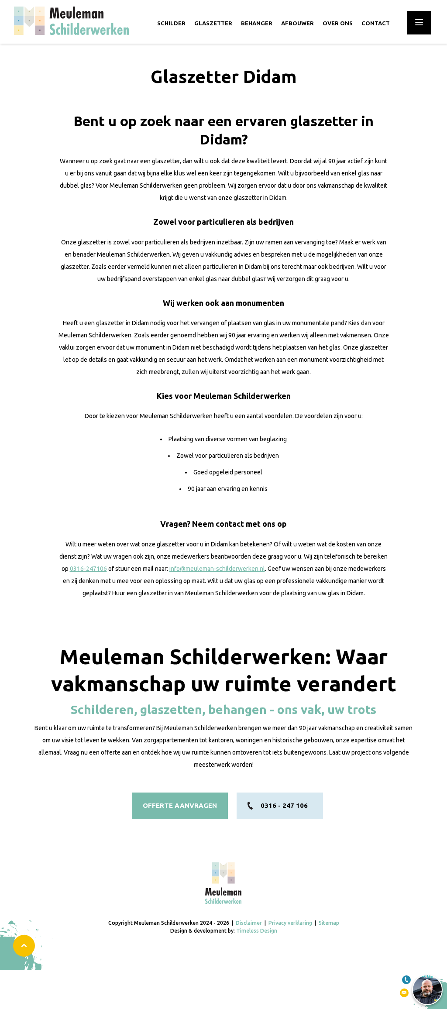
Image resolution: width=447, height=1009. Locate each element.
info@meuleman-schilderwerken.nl (217, 568)
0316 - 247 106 (284, 805)
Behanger (256, 23)
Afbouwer (297, 23)
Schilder (171, 23)
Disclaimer (249, 923)
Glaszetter (213, 23)
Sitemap (329, 923)
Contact (375, 23)
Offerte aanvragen (180, 805)
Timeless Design (256, 930)
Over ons (338, 23)
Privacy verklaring (290, 923)
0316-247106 (88, 568)
